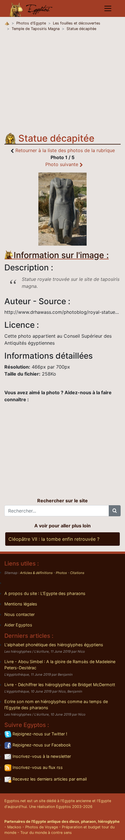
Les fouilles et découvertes (76, 23)
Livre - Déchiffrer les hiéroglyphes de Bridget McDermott (59, 684)
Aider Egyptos (18, 624)
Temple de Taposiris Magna (36, 29)
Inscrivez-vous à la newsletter (41, 756)
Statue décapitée (81, 29)
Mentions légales (20, 603)
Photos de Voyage (41, 827)
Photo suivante (62, 164)
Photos (61, 573)
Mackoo (14, 827)
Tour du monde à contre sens (46, 832)
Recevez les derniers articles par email (49, 778)
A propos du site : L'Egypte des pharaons (44, 593)
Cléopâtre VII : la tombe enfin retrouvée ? (53, 539)
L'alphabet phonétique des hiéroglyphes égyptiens (53, 644)
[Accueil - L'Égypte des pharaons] (31, 8)
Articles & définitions (36, 573)
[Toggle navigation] (108, 8)
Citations (77, 573)
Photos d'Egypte (31, 23)
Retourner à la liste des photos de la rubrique (65, 150)
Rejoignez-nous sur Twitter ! (39, 733)
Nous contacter (19, 614)
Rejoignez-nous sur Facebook (41, 744)
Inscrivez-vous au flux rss (37, 767)
